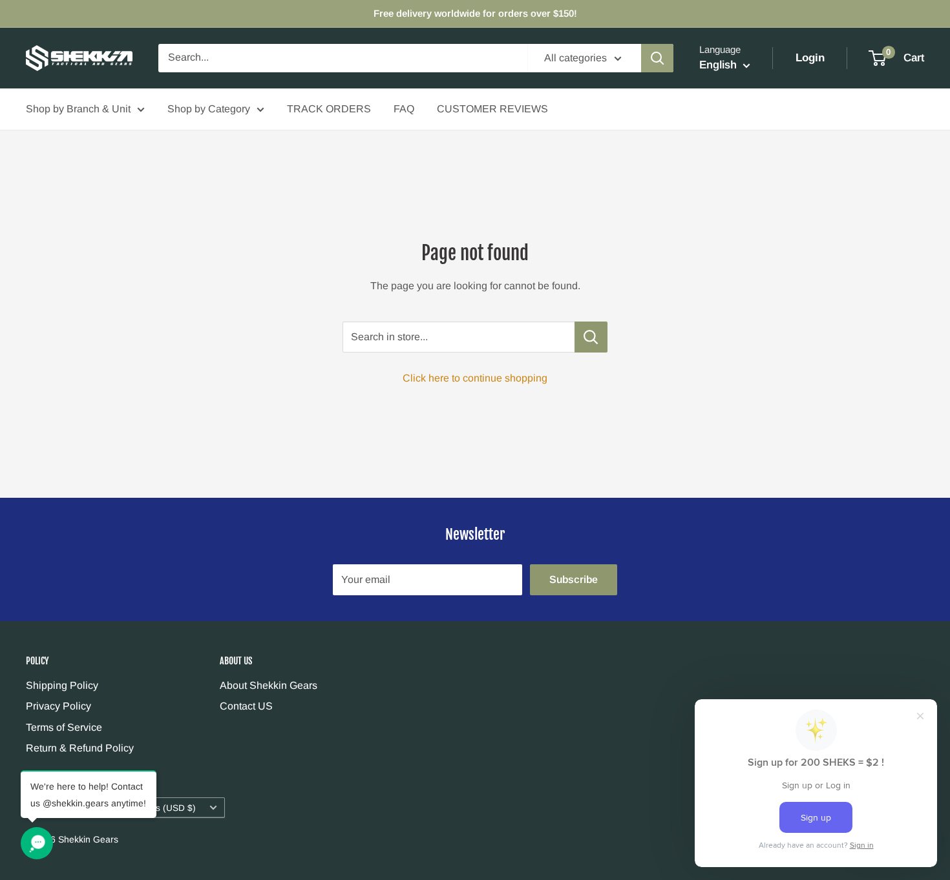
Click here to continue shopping (475, 378)
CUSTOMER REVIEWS (492, 108)
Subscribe (573, 579)
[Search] (657, 58)
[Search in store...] (591, 337)
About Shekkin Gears (268, 685)
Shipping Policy (62, 685)
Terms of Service (64, 727)
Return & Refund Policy (80, 747)
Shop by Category (208, 108)
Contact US (246, 706)
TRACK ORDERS (329, 108)
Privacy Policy (58, 706)
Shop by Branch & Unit (78, 108)
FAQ (404, 108)
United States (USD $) (150, 808)
